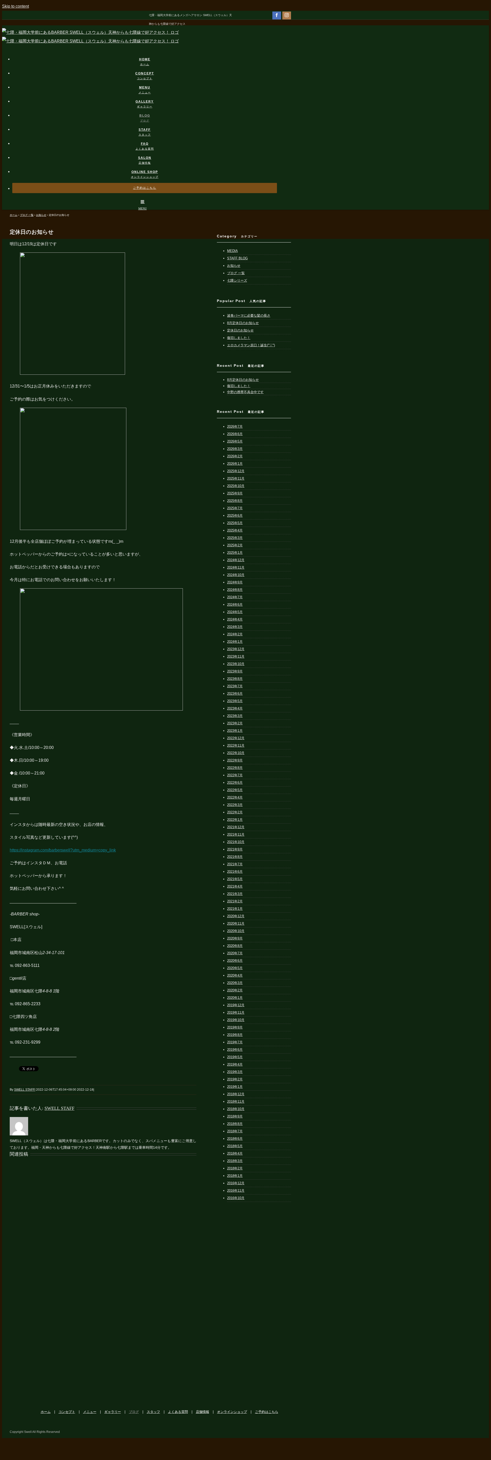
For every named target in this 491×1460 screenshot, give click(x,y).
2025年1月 (235, 553)
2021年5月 (235, 879)
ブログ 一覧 (236, 273)
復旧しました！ (238, 338)
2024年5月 (235, 612)
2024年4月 (235, 619)
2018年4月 (235, 1153)
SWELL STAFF (24, 1089)
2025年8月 (235, 501)
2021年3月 (235, 894)
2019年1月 (235, 1087)
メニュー (89, 1412)
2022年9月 (235, 760)
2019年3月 (235, 1072)
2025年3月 (235, 538)
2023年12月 (235, 649)
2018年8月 (235, 1124)
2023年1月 (235, 731)
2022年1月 (235, 820)
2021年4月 (235, 886)
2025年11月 (235, 478)
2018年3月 (235, 1161)
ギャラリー (112, 1412)
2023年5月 (235, 701)
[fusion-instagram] (286, 15)
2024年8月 (235, 590)
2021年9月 (235, 849)
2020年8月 (235, 946)
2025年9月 (235, 493)
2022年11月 (235, 745)
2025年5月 (235, 523)
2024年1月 (235, 642)
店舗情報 (202, 1412)
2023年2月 (235, 723)
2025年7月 (235, 508)
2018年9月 (235, 1116)
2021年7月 (235, 864)
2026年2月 (235, 456)
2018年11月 (235, 1101)
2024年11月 (235, 567)
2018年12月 (235, 1094)
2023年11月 (235, 656)
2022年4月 (235, 797)
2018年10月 (235, 1109)
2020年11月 (235, 923)
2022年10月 (235, 753)
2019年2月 (235, 1079)
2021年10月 (235, 842)
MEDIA (232, 251)
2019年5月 (235, 1057)
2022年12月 (235, 738)
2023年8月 (235, 679)
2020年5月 (235, 968)
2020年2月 (235, 990)
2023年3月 (235, 716)
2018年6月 (235, 1139)
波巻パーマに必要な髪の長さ (248, 315)
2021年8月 (235, 857)
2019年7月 (235, 1042)
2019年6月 (235, 1050)
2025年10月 (235, 486)
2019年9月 (235, 1027)
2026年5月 (235, 441)
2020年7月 (235, 953)
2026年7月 (235, 426)
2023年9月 (235, 671)
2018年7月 (235, 1131)
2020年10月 (235, 931)
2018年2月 (235, 1168)
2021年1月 (235, 909)
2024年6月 (235, 604)
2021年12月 (235, 827)
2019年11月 (235, 1012)
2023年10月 (235, 664)
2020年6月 (235, 961)
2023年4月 (235, 708)
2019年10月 (235, 1020)
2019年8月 (235, 1035)
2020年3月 (235, 983)
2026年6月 (235, 434)
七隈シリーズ (237, 280)
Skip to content (15, 6)
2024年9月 (235, 582)
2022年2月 (235, 812)
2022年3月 (235, 805)
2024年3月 (235, 627)
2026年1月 (235, 464)
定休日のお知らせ (240, 330)
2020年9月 (235, 938)
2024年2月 (235, 634)
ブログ (134, 1412)
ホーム (46, 1412)
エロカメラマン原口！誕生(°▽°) (251, 345)
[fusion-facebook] (276, 15)
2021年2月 (235, 901)
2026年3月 (235, 449)
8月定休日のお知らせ (243, 323)
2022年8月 (235, 768)
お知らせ (233, 266)
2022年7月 (235, 775)
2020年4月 (235, 975)
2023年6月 (235, 693)
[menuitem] (147, 57)
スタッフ (153, 1412)
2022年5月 (235, 790)
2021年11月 (235, 834)
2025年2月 (235, 545)
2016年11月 (235, 1190)
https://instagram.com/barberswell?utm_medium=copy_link (63, 850)
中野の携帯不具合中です (245, 392)
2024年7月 (235, 597)
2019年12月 (235, 1005)
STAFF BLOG (237, 258)
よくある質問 (178, 1412)
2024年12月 (235, 560)
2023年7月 (235, 686)
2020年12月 (235, 916)
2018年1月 (235, 1176)
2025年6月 (235, 515)
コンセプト (67, 1412)
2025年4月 (235, 530)
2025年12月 (235, 471)
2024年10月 (235, 575)
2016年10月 (235, 1198)
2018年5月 (235, 1146)
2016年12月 (235, 1183)
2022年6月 (235, 782)
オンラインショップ (232, 1412)
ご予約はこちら (266, 1412)
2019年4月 (235, 1064)
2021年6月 (235, 871)
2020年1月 (235, 998)
